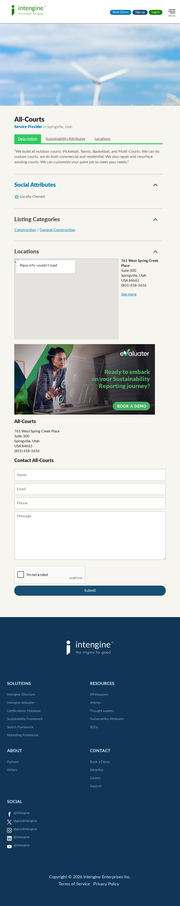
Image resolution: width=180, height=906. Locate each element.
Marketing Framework (22, 735)
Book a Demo (100, 762)
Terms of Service (74, 884)
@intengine (22, 813)
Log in (156, 12)
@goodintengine (25, 821)
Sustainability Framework (25, 719)
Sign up (140, 12)
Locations (102, 139)
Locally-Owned (32, 196)
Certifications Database (24, 711)
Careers (95, 778)
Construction (25, 230)
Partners (13, 762)
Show (155, 186)
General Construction (57, 230)
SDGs (94, 727)
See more (128, 294)
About (14, 751)
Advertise (96, 770)
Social (14, 802)
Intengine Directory (21, 694)
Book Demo (120, 12)
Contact (100, 751)
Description (27, 139)
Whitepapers (99, 694)
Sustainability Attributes (65, 139)
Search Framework (20, 727)
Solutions (19, 684)
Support (95, 786)
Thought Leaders (102, 711)
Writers (12, 770)
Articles (95, 702)
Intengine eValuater (20, 702)
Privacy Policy (106, 884)
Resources (102, 684)
